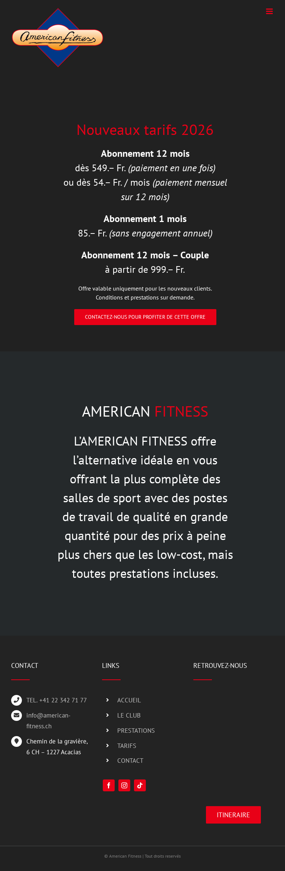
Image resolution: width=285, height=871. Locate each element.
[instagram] (124, 785)
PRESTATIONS (136, 730)
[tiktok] (140, 785)
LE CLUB (129, 715)
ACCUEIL (129, 700)
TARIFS (126, 746)
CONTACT (130, 760)
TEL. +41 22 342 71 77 (56, 700)
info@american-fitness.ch (48, 720)
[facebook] (109, 785)
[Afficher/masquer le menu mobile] (270, 11)
